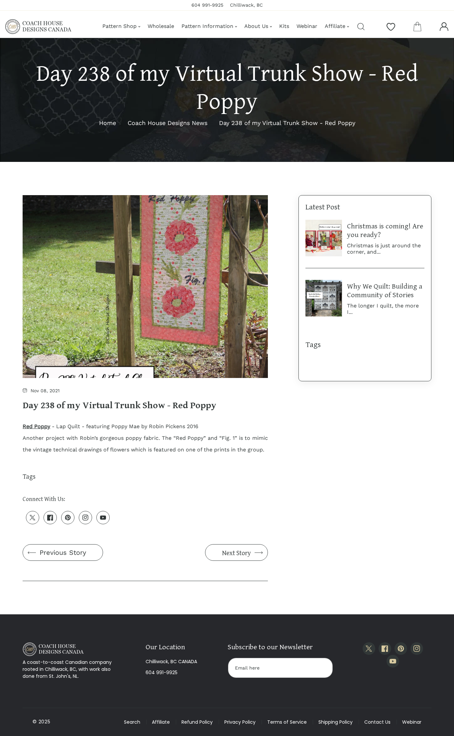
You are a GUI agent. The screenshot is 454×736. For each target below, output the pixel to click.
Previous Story (63, 552)
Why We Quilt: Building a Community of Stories (384, 290)
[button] (417, 27)
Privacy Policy (240, 722)
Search (132, 722)
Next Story (236, 552)
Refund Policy (197, 722)
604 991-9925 (161, 672)
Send (321, 668)
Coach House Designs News (167, 122)
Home (107, 122)
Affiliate (161, 722)
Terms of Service (287, 722)
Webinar (411, 722)
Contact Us (377, 722)
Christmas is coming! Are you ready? (385, 230)
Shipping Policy (335, 722)
